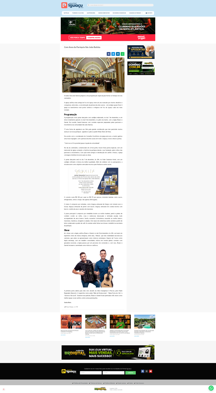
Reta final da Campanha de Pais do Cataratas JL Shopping (69, 331)
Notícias (66, 13)
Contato (149, 13)
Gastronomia (91, 13)
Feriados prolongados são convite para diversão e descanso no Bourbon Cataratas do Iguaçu (144, 332)
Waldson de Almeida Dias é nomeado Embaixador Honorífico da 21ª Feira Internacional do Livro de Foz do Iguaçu (120, 332)
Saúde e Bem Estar (104, 13)
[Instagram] (146, 371)
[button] (109, 54)
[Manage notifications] (3, 389)
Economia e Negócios (119, 13)
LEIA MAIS (63, 335)
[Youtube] (150, 371)
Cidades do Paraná (135, 13)
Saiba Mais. (68, 302)
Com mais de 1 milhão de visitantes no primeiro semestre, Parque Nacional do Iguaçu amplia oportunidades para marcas (95, 332)
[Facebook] (142, 371)
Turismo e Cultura (78, 13)
